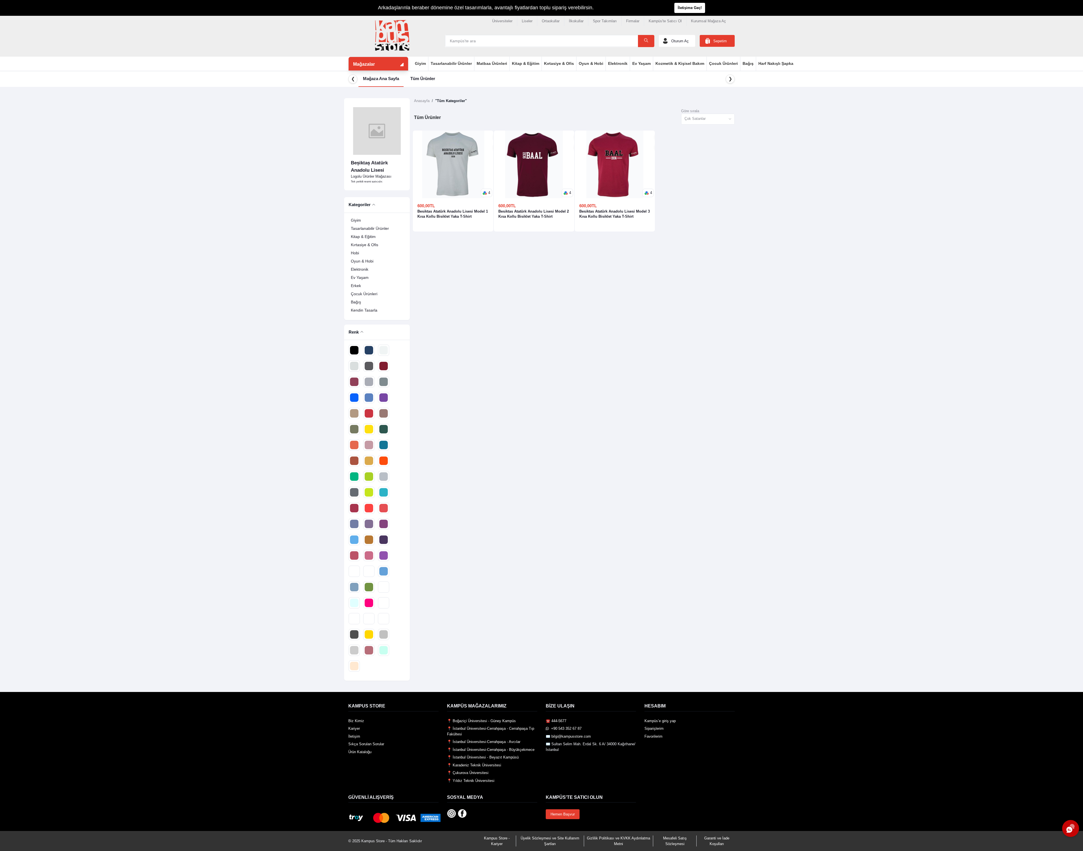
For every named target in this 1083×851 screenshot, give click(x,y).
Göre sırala (690, 111)
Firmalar (632, 21)
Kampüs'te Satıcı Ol (665, 21)
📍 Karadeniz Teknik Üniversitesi (474, 765)
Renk (354, 332)
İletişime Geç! (690, 8)
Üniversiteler (502, 21)
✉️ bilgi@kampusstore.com (568, 736)
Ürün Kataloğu (359, 752)
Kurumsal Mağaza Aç (708, 21)
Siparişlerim (654, 728)
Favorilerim (653, 736)
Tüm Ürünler (422, 78)
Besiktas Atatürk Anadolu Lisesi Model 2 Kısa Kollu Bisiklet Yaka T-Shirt (533, 214)
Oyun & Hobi (591, 63)
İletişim (354, 736)
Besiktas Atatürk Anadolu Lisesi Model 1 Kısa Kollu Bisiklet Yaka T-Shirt (452, 214)
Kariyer (354, 728)
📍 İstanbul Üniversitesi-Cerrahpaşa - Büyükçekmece (490, 750)
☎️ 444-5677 (556, 721)
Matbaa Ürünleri (492, 63)
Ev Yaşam (641, 63)
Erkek (356, 285)
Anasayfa (422, 101)
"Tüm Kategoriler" (451, 101)
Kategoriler (360, 204)
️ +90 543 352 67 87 (565, 728)
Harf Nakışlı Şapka (775, 63)
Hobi (355, 253)
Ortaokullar (551, 21)
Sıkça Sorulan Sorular (366, 744)
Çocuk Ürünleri (723, 63)
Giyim (420, 63)
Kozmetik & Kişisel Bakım (679, 63)
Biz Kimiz (356, 721)
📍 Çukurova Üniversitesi (467, 773)
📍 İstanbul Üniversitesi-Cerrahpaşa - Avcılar (483, 742)
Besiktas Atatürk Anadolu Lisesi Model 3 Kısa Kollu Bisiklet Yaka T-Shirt (614, 214)
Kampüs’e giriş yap (660, 721)
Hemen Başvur (563, 814)
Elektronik (618, 63)
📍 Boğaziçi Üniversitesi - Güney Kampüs (481, 721)
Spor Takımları (605, 21)
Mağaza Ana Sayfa (381, 78)
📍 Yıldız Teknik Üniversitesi (470, 781)
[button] (486, 193)
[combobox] (708, 119)
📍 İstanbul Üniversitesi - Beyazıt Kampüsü (483, 757)
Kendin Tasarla (364, 310)
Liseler (527, 21)
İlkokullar (576, 21)
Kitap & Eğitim (525, 63)
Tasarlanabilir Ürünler (451, 63)
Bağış (748, 63)
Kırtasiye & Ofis (559, 63)
